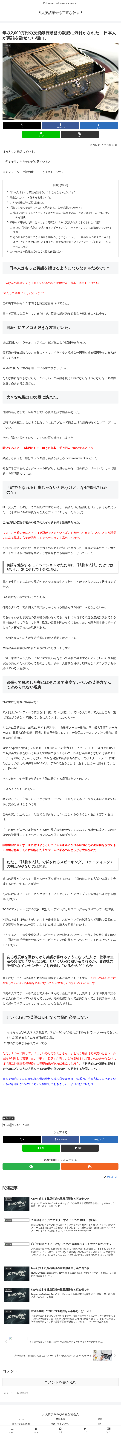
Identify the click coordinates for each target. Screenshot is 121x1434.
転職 (100, 1419)
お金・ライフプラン (60, 1423)
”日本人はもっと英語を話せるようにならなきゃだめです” (42, 192)
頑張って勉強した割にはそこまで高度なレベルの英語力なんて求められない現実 (55, 222)
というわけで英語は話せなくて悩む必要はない (36, 251)
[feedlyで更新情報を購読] (31, 1166)
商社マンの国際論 (21, 1423)
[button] (80, 134)
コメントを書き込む (60, 1382)
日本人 (17, 1125)
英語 (27, 1125)
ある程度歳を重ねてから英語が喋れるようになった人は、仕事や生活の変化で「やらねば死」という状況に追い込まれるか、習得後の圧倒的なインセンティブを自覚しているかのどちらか (62, 242)
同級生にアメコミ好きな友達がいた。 (31, 197)
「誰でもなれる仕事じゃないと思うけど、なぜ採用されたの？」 (46, 207)
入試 (8, 1125)
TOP (100, 1423)
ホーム (21, 1419)
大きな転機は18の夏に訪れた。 (27, 202)
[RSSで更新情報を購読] (89, 1166)
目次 (56, 185)
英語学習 (10, 1118)
